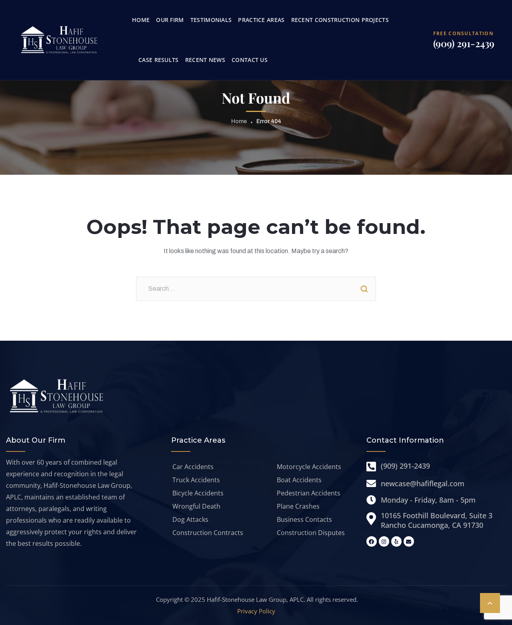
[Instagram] (384, 541)
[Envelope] (409, 541)
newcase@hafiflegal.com (422, 483)
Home (239, 121)
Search (364, 289)
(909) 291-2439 (463, 43)
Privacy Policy (256, 611)
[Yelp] (396, 541)
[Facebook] (371, 541)
